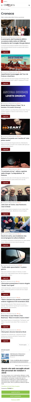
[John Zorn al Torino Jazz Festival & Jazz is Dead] (15, 193)
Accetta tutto (15, 392)
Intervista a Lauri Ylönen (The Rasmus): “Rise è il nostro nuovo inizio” (15, 317)
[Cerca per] (29, 5)
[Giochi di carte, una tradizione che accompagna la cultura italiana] (15, 224)
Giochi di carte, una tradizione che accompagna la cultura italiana (13, 237)
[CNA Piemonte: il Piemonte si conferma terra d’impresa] (5, 356)
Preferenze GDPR (15, 399)
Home (3, 9)
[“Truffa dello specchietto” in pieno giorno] (15, 256)
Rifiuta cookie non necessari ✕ (22, 365)
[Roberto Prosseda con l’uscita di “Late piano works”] (15, 127)
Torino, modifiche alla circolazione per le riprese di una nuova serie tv (19, 361)
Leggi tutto (5, 52)
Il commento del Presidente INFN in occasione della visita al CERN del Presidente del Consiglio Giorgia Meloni (15, 41)
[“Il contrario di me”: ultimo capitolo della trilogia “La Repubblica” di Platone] (15, 160)
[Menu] (2, 5)
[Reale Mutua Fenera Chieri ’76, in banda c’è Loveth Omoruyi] (15, 94)
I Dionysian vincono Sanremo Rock (13, 332)
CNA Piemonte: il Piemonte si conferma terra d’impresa (17, 354)
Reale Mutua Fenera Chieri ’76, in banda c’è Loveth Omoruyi (13, 106)
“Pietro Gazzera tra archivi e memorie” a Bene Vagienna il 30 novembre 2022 (15, 301)
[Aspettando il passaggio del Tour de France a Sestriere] (15, 63)
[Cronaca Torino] (9, 5)
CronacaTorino (5, 37)
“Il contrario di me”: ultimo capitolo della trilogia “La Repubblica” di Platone (14, 173)
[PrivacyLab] (10, 388)
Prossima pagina (22, 344)
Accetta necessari (15, 396)
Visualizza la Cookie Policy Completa (10, 386)
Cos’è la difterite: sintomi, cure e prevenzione (14, 1)
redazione (4, 281)
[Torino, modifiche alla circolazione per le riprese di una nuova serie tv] (5, 362)
